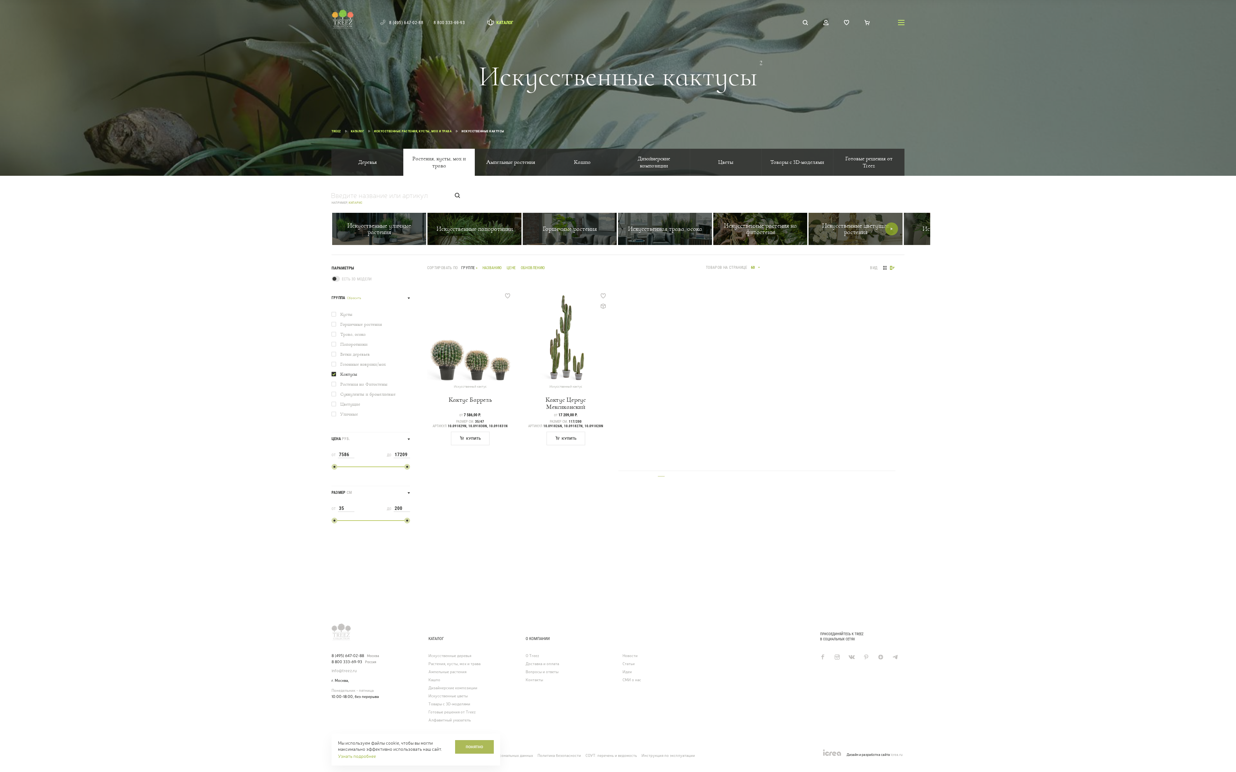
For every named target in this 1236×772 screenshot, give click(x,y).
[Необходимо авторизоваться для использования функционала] (507, 296)
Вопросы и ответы (542, 671)
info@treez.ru (344, 670)
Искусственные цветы (448, 696)
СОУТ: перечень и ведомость (611, 755)
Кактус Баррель (470, 400)
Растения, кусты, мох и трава (439, 162)
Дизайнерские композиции (654, 162)
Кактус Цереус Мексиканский (566, 403)
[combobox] (755, 267)
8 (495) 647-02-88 (406, 22)
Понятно (474, 747)
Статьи (629, 663)
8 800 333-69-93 (449, 22)
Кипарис (355, 202)
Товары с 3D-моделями (797, 161)
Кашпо (582, 161)
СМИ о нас (632, 680)
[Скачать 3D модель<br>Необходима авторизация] (603, 306)
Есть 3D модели (356, 279)
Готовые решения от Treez (869, 162)
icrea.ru (897, 754)
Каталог (504, 22)
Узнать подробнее (357, 756)
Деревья (367, 161)
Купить (473, 438)
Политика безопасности (559, 755)
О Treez (532, 655)
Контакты (534, 680)
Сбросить (354, 298)
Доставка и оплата (542, 663)
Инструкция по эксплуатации (668, 755)
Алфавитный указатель (449, 720)
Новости (630, 655)
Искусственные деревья (449, 655)
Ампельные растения (510, 161)
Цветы (725, 161)
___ (661, 474)
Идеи (627, 671)
